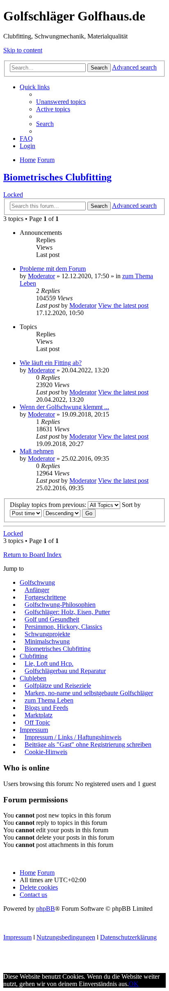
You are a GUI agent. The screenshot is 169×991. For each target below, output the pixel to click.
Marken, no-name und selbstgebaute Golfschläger (89, 692)
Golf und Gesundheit (52, 619)
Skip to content (22, 50)
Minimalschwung (47, 641)
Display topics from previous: (49, 504)
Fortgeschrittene (45, 597)
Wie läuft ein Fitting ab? (51, 362)
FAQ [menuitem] (26, 138)
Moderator (41, 276)
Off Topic (37, 722)
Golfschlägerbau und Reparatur (65, 670)
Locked (13, 194)
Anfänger (37, 589)
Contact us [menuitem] (33, 894)
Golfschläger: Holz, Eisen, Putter (67, 611)
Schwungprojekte (47, 634)
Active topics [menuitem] (53, 109)
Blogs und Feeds (46, 707)
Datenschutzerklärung (128, 937)
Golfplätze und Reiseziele (58, 685)
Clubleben (33, 678)
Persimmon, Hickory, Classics (63, 626)
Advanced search (134, 67)
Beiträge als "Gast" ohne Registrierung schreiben (88, 744)
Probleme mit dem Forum (53, 268)
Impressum (34, 729)
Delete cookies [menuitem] (39, 887)
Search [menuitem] (45, 123)
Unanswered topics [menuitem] (61, 101)
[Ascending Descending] (61, 512)
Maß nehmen (37, 451)
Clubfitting (34, 656)
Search (99, 68)
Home (28, 872)
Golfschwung (37, 582)
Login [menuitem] (27, 145)
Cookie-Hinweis (46, 751)
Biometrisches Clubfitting (57, 177)
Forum (46, 872)
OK (134, 983)
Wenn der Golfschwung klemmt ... (64, 406)
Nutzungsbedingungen (66, 937)
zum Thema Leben (49, 700)
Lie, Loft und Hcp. (49, 663)
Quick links (35, 86)
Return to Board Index (32, 554)
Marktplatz (39, 715)
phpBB (45, 908)
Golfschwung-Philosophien (60, 604)
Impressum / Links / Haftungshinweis (73, 737)
